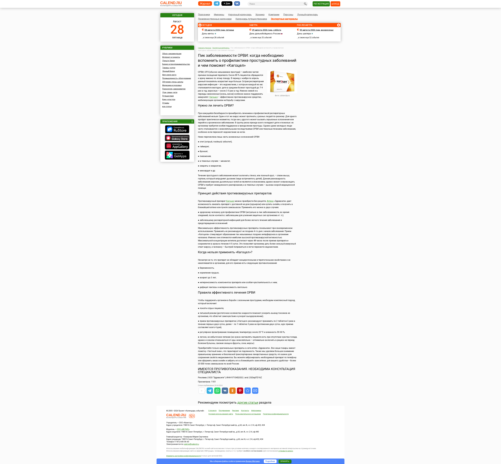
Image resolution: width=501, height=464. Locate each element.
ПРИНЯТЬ (284, 461)
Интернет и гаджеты (171, 57)
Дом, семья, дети (169, 92)
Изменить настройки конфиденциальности (183, 456)
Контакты (245, 411)
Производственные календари (215, 18)
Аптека (270, 201)
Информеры (256, 411)
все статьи (167, 106)
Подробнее (270, 461)
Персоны (288, 14)
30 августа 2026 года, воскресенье (316, 30)
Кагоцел (213, 97)
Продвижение (224, 411)
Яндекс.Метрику (253, 461)
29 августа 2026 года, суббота (266, 30)
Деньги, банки (168, 61)
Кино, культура (168, 99)
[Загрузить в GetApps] (177, 155)
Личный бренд (168, 71)
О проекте (212, 411)
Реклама (235, 411)
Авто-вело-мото (169, 75)
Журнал (205, 3)
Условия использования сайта (220, 414)
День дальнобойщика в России (264, 33)
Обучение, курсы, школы (172, 82)
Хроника (259, 14)
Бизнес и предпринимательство (176, 64)
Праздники (204, 14)
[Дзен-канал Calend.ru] (226, 3)
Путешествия (168, 96)
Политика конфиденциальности (276, 414)
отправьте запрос (285, 451)
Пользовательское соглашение (248, 414)
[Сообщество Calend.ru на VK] (237, 3)
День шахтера (304, 33)
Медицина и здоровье (172, 85)
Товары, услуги (168, 68)
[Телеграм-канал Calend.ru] (217, 3)
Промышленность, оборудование (176, 78)
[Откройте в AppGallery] (177, 146)
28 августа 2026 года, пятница (219, 30)
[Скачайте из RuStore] (177, 129)
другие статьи (247, 402)
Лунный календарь (307, 14)
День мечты (208, 33)
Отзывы (165, 103)
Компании (273, 14)
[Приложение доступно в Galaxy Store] (177, 138)
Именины (219, 14)
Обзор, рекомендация (171, 54)
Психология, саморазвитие (174, 89)
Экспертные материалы (284, 18)
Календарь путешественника (251, 18)
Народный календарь (240, 14)
